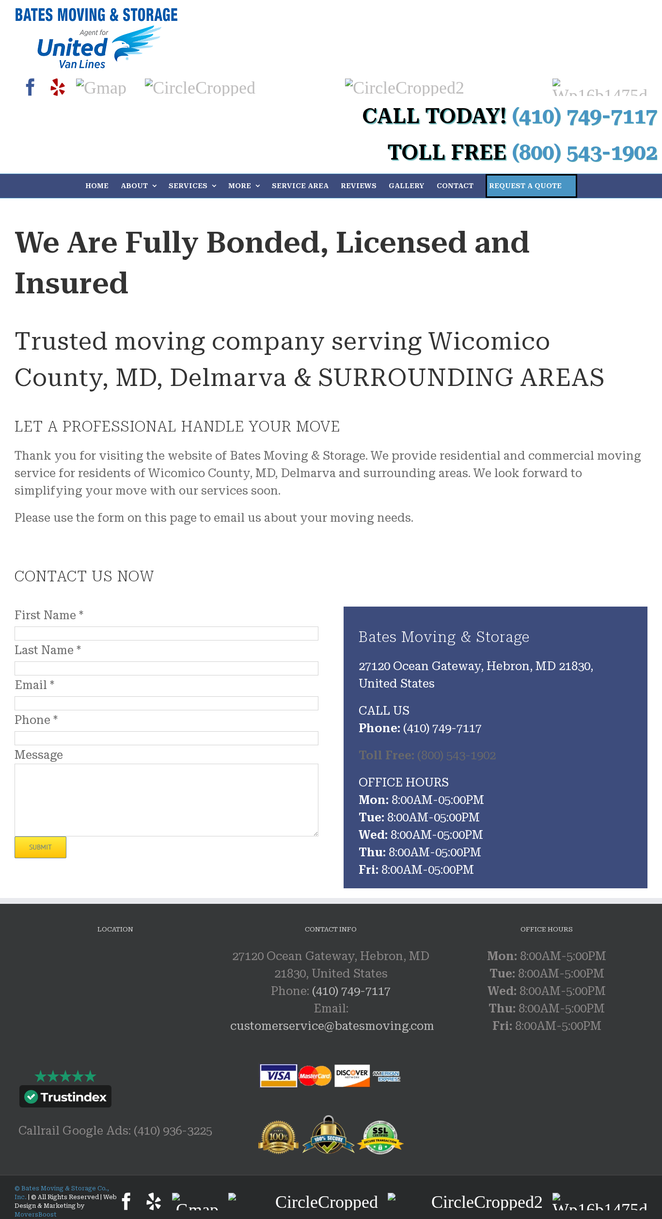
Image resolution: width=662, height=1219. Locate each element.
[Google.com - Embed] (115, 1020)
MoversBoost (36, 1214)
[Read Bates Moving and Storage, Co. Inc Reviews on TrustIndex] (65, 1099)
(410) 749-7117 (351, 991)
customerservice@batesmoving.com (332, 1026)
